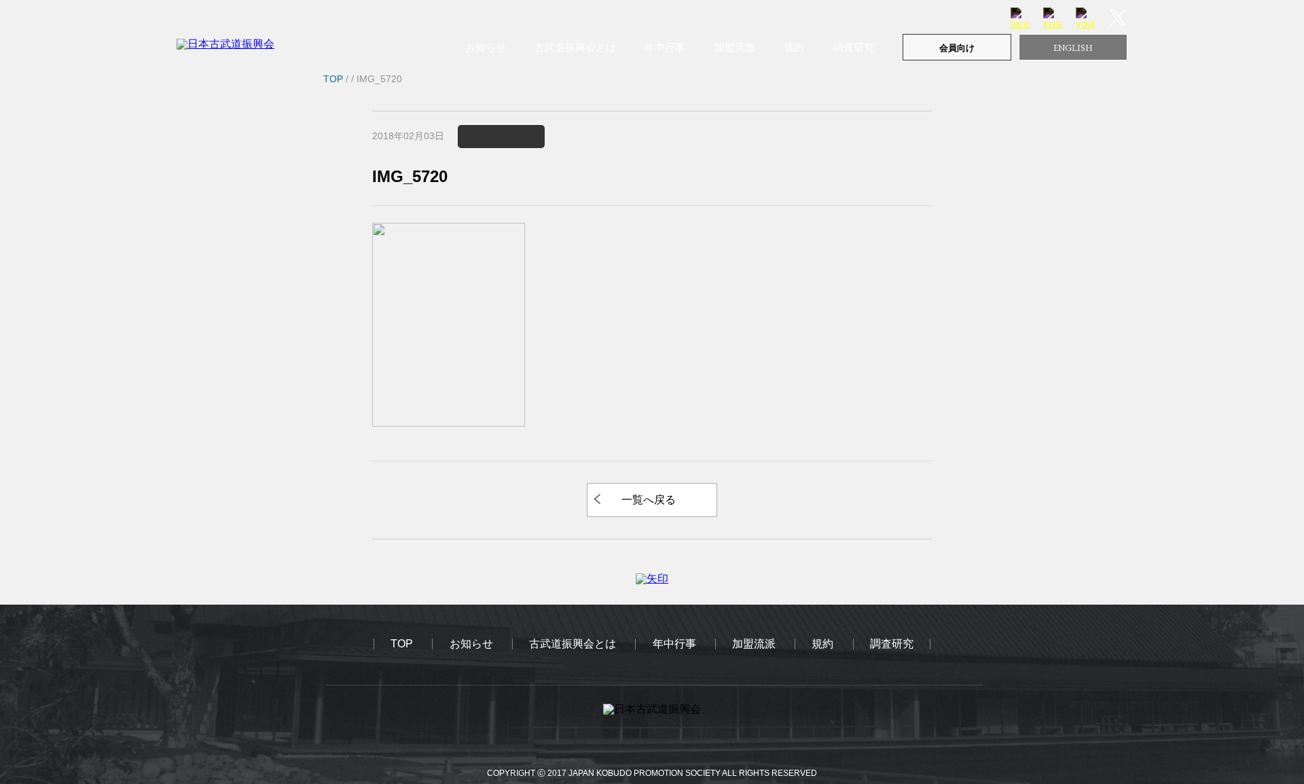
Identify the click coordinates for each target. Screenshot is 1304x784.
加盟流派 (734, 47)
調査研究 (853, 47)
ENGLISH (1073, 48)
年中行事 (665, 47)
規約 (794, 47)
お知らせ (485, 47)
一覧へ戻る (648, 499)
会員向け (957, 48)
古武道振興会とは (575, 47)
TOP (402, 643)
